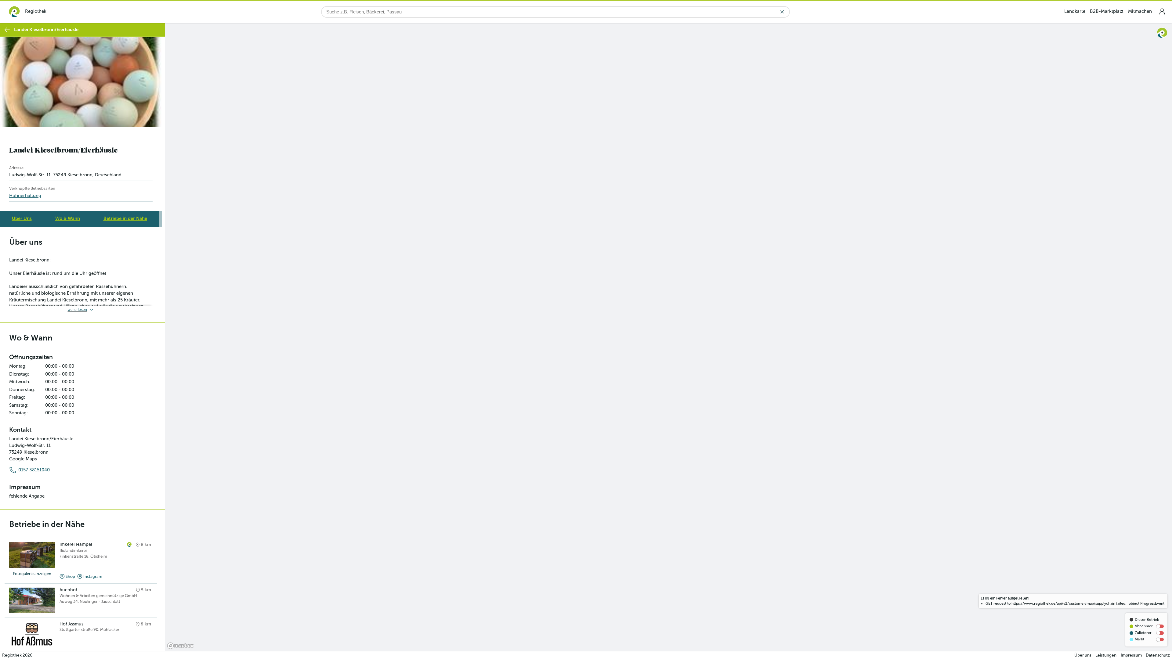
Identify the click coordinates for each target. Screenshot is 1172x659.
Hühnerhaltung (25, 195)
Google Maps (23, 459)
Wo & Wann (67, 218)
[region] (668, 337)
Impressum (1131, 655)
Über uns (1082, 655)
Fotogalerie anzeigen (32, 573)
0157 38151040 (34, 470)
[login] (1161, 11)
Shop (70, 576)
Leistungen (1105, 655)
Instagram (92, 576)
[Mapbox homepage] (180, 645)
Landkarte (1074, 11)
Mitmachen (1140, 11)
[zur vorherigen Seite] (7, 29)
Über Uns (22, 218)
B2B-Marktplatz (1106, 11)
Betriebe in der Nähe (125, 218)
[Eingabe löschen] (782, 11)
